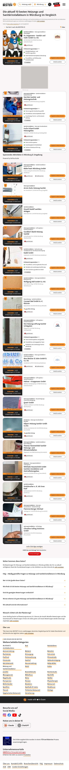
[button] (57, 58)
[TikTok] (19, 715)
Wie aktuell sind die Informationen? (34, 605)
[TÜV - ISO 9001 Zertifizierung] (7, 741)
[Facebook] (9, 715)
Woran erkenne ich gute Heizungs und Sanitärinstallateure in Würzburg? (34, 599)
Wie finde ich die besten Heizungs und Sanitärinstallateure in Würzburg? (34, 587)
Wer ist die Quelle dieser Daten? (34, 581)
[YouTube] (14, 715)
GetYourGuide (14, 158)
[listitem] (12, 646)
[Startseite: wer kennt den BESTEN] (9, 4)
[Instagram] (4, 715)
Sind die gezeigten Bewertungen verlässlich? (34, 593)
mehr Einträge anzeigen (34, 546)
